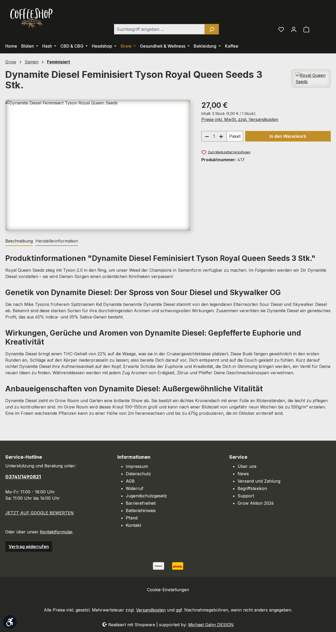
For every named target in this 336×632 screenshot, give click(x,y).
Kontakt (133, 525)
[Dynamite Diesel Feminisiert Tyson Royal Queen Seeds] (98, 165)
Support (246, 495)
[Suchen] (211, 29)
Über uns (247, 466)
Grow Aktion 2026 (256, 503)
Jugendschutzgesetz (146, 495)
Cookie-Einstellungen (168, 589)
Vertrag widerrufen (29, 546)
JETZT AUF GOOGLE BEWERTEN (39, 512)
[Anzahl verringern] (206, 136)
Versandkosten (151, 610)
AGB (130, 481)
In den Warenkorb (288, 136)
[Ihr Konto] (293, 29)
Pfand (132, 517)
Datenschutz (138, 473)
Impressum (137, 466)
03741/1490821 (23, 476)
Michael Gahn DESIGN (211, 624)
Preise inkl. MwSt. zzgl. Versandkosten (239, 119)
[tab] (19, 241)
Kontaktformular (56, 531)
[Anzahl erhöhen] (221, 136)
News (243, 473)
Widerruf (134, 488)
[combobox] (159, 29)
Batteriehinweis (141, 510)
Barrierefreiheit (141, 503)
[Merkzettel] (281, 29)
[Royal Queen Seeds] (311, 78)
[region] (98, 165)
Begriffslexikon (252, 488)
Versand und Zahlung (259, 481)
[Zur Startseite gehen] (31, 17)
